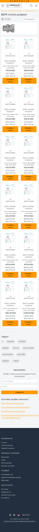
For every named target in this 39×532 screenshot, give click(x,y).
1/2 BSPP (5, 348)
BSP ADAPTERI (30, 11)
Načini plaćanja (6, 463)
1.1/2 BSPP (10, 341)
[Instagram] (14, 515)
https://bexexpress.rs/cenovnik (13, 411)
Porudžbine (5, 498)
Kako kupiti (5, 457)
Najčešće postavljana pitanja (11, 477)
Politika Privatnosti (7, 448)
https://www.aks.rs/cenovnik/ (12, 403)
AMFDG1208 (28, 201)
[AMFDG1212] (10, 192)
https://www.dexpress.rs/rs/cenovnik (15, 407)
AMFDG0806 (10, 153)
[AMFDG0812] (10, 240)
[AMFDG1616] (29, 240)
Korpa (3, 460)
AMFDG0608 (29, 153)
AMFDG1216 (10, 298)
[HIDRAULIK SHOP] (13, 5)
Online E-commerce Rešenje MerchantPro (19, 521)
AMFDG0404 (10, 56)
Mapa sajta (5, 480)
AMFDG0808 (10, 104)
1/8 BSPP (5, 361)
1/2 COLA (16, 348)
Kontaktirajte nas (7, 474)
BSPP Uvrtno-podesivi (10, 62)
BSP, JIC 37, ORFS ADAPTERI (11, 11)
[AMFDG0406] (29, 95)
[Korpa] (36, 6)
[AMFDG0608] (29, 143)
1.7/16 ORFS (21, 354)
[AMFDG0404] (10, 46)
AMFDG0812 (10, 250)
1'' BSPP (16, 361)
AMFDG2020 (29, 298)
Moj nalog (4, 489)
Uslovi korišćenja (7, 445)
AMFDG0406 (29, 104)
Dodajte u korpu (10, 81)
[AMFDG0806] (10, 143)
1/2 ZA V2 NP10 (28, 348)
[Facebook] (10, 515)
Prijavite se (19, 392)
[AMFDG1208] (29, 192)
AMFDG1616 (28, 250)
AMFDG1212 (10, 201)
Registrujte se (6, 492)
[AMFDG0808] (10, 95)
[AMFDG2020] (29, 289)
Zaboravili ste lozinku (8, 495)
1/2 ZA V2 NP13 (7, 354)
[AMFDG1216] (10, 289)
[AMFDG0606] (29, 46)
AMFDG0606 (29, 56)
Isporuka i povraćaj (7, 466)
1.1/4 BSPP (22, 341)
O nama (4, 442)
